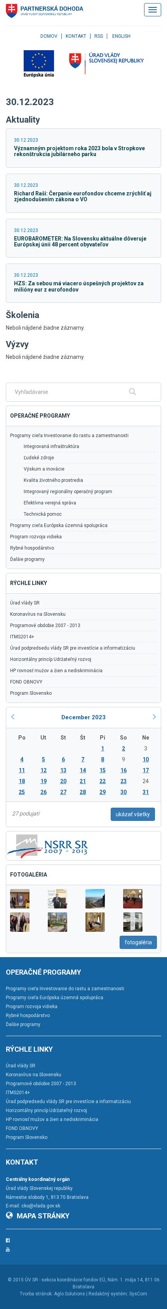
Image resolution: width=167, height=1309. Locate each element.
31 (146, 792)
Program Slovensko (31, 693)
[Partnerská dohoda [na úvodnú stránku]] (45, 11)
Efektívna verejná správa (50, 503)
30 (123, 792)
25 (22, 792)
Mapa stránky (43, 1216)
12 (43, 770)
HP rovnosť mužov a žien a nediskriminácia (56, 670)
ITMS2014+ (22, 637)
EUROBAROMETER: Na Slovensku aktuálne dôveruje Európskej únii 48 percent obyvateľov (80, 241)
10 (146, 759)
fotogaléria (138, 942)
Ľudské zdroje (39, 457)
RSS (98, 36)
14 (83, 770)
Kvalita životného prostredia (53, 480)
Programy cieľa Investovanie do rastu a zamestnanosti (69, 435)
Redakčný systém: (108, 1294)
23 (123, 781)
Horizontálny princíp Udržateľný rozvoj (50, 659)
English (121, 36)
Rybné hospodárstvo (32, 548)
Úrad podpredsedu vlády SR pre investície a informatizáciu (72, 648)
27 (63, 792)
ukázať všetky (133, 814)
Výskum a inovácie (44, 469)
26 (43, 792)
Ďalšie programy (27, 559)
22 (102, 781)
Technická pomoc (43, 514)
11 (22, 770)
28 (83, 792)
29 (102, 792)
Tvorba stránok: (36, 1294)
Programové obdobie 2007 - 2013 (45, 625)
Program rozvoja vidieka (36, 536)
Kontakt (76, 36)
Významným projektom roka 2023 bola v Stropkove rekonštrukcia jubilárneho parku (79, 151)
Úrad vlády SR (25, 603)
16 (123, 770)
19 (43, 781)
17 (146, 770)
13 (63, 770)
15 (102, 770)
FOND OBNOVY (26, 682)
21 (83, 781)
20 (63, 781)
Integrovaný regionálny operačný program (68, 491)
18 (22, 781)
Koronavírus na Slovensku (38, 614)
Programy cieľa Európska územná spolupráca (59, 525)
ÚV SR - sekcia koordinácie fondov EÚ (65, 1280)
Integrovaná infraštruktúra (51, 446)
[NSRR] (47, 845)
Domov (48, 36)
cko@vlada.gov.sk (40, 1206)
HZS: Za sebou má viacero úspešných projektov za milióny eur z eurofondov (79, 286)
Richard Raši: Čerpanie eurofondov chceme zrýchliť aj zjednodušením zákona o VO (82, 196)
